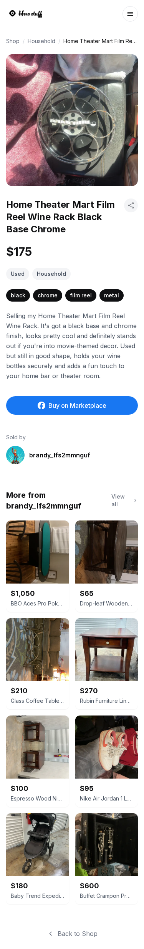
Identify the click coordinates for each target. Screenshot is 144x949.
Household (41, 41)
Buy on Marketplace (77, 405)
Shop (13, 41)
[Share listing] (131, 205)
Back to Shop (78, 933)
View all (118, 500)
